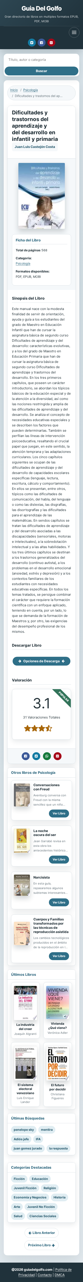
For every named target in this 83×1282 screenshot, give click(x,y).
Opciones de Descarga (41, 661)
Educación (40, 1179)
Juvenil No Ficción (41, 1207)
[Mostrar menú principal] (74, 32)
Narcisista (41, 877)
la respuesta (58, 1148)
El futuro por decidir (57, 1087)
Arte (17, 1207)
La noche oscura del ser (44, 833)
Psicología (30, 90)
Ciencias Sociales (42, 1216)
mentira (47, 1129)
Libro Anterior (44, 1233)
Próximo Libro (39, 1245)
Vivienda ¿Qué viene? (57, 1026)
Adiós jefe (21, 1139)
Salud (18, 1216)
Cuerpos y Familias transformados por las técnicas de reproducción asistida (51, 925)
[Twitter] (32, 43)
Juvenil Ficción (25, 1188)
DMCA (60, 1275)
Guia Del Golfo (41, 8)
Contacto (45, 1275)
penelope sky (24, 1129)
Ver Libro (59, 813)
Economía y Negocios (30, 1197)
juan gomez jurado (28, 1148)
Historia (60, 1197)
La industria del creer (25, 1027)
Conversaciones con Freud (46, 787)
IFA (38, 1139)
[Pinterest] (51, 43)
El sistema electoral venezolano (25, 1089)
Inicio (14, 90)
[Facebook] (42, 43)
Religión (50, 1188)
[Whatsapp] (47, 756)
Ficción (19, 1179)
